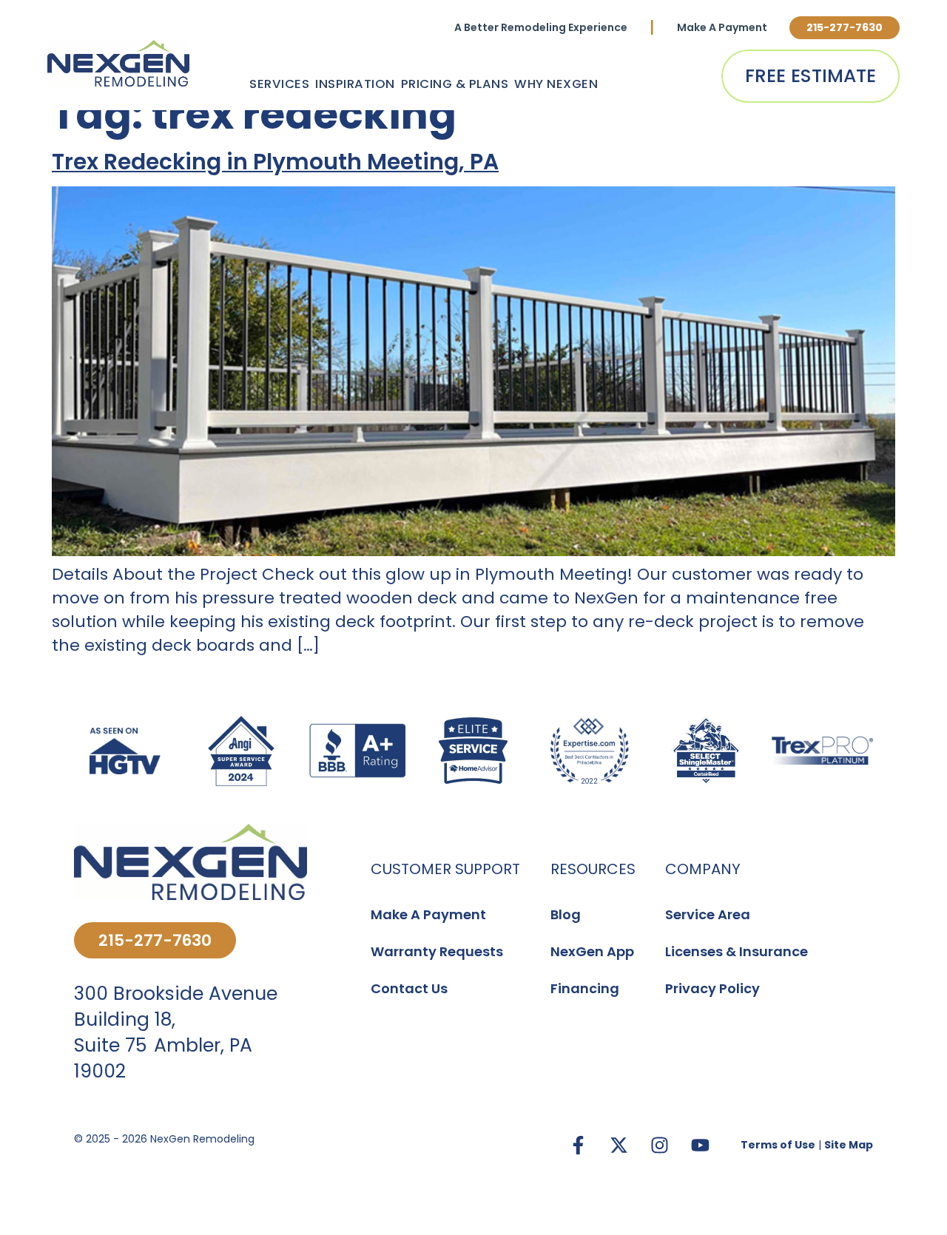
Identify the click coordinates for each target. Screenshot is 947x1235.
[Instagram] (659, 1145)
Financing (584, 988)
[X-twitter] (618, 1145)
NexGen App (592, 951)
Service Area (707, 914)
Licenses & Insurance (736, 951)
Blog (565, 914)
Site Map (848, 1144)
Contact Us (409, 988)
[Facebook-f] (577, 1145)
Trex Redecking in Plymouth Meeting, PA (275, 161)
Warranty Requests (437, 951)
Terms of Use (778, 1144)
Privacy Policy (712, 988)
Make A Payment (722, 27)
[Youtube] (699, 1145)
